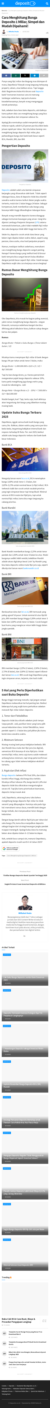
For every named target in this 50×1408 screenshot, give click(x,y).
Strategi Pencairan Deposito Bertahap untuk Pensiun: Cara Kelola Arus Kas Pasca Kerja (21, 1121)
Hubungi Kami (6, 1389)
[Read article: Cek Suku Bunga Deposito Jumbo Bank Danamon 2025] (25, 969)
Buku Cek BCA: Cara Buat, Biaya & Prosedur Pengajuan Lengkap (18, 1320)
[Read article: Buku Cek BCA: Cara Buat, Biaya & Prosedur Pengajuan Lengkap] (25, 1299)
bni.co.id (15, 675)
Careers (4, 1386)
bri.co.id (25, 611)
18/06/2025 (8, 1019)
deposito (39, 91)
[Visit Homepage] (25, 3)
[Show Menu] (3, 3)
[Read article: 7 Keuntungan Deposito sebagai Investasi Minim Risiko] (25, 1040)
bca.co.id (25, 478)
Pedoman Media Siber (21, 1391)
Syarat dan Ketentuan (37, 1391)
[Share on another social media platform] (44, 75)
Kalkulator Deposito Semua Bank (23, 1389)
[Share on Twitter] (25, 75)
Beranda (4, 10)
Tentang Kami (6, 1394)
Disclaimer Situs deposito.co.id (26, 1386)
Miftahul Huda (14, 32)
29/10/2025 (8, 1125)
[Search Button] (47, 3)
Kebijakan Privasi (7, 1391)
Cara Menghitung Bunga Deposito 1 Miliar (21, 855)
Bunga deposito (9, 775)
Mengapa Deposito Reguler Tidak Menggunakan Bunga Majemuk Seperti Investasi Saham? (23, 1156)
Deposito (6, 190)
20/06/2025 (25, 32)
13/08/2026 (8, 1268)
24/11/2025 (8, 1090)
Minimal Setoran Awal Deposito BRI (18, 1265)
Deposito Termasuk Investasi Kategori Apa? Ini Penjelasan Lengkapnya (22, 1014)
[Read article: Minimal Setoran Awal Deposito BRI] (25, 1254)
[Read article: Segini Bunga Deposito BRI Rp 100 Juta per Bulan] (25, 1218)
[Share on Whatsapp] (15, 75)
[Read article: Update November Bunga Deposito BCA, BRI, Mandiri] (25, 1076)
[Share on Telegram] (34, 75)
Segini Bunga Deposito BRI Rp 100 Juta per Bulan (23, 1229)
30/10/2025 (8, 983)
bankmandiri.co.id (31, 568)
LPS (37, 222)
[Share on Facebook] (6, 75)
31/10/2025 (8, 1054)
